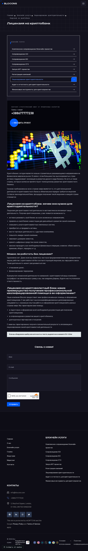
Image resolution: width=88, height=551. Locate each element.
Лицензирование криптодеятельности (27, 79)
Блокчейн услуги (13, 447)
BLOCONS (10, 4)
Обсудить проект (22, 123)
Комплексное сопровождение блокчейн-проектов (32, 49)
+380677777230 (22, 113)
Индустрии (11, 456)
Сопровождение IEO (20, 59)
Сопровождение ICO (20, 54)
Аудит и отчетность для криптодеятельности (30, 84)
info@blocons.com (18, 493)
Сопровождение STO (20, 64)
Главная (10, 439)
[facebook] (9, 514)
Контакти (10, 464)
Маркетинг (11, 460)
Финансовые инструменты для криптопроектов (31, 89)
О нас (9, 443)
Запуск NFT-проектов (21, 69)
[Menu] (83, 3)
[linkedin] (16, 514)
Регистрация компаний (21, 74)
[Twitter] (29, 514)
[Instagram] (22, 514)
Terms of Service (33, 524)
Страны (10, 452)
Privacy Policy (18, 524)
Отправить (13, 404)
